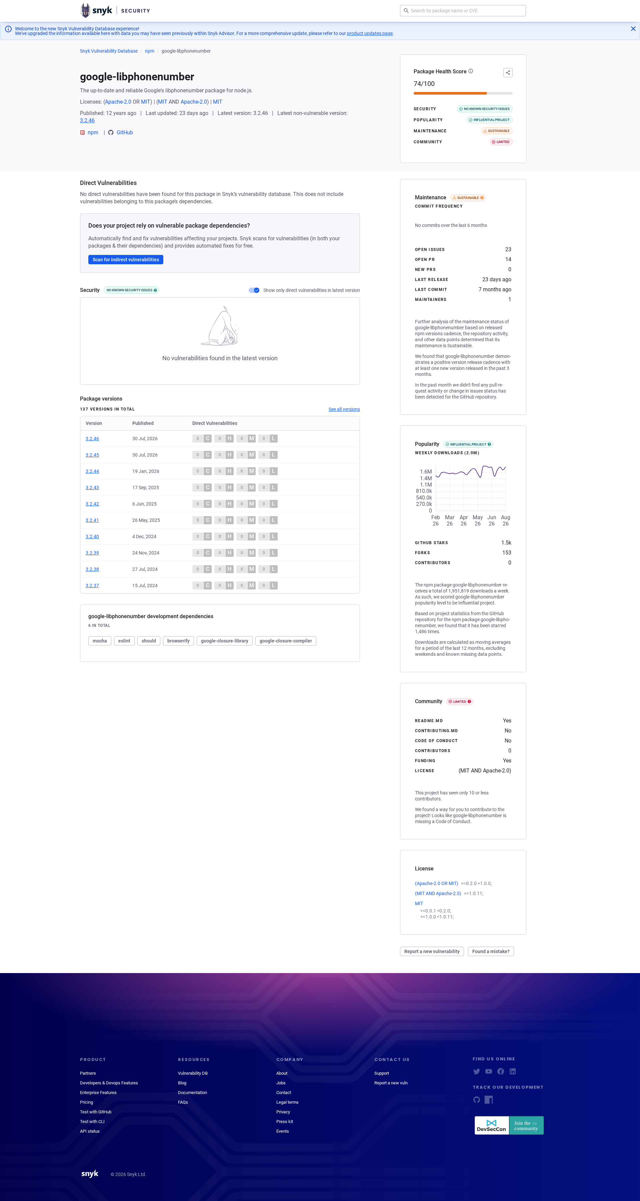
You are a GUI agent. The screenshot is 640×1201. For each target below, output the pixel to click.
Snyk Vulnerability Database (109, 51)
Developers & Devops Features (109, 1082)
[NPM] (489, 1102)
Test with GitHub (95, 1111)
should (149, 640)
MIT (145, 102)
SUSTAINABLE (468, 198)
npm (149, 51)
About (281, 1073)
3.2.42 (92, 504)
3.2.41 (92, 520)
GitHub (125, 132)
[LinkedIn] (513, 1073)
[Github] (477, 1102)
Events (282, 1131)
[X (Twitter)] (477, 1073)
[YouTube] (489, 1073)
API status (90, 1131)
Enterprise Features (98, 1092)
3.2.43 (92, 487)
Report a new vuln (391, 1082)
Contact (283, 1092)
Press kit (284, 1121)
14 (508, 259)
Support (381, 1073)
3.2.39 (92, 553)
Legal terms (287, 1102)
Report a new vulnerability (432, 951)
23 (508, 249)
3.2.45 (92, 455)
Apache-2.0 (118, 102)
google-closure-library (224, 640)
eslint (124, 640)
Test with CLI (92, 1121)
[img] (155, 290)
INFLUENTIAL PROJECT (468, 444)
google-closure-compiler (286, 640)
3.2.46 (87, 120)
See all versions (344, 409)
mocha (100, 640)
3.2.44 (92, 471)
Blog (182, 1082)
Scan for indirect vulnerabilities (126, 259)
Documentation (192, 1092)
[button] (470, 71)
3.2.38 (92, 569)
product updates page (370, 33)
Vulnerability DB (193, 1073)
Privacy (283, 1111)
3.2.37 (92, 585)
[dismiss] (633, 28)
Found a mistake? (491, 951)
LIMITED (459, 701)
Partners (88, 1073)
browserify (178, 640)
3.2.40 (92, 536)
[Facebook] (501, 1073)
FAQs (183, 1102)
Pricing (86, 1102)
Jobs (281, 1082)
